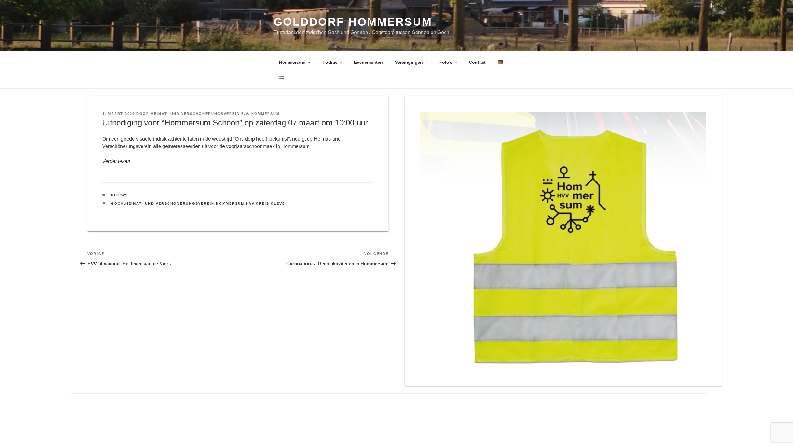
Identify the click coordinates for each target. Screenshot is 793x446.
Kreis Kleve (270, 203)
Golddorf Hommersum (353, 21)
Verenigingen (409, 62)
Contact (477, 62)
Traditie (330, 62)
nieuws (119, 195)
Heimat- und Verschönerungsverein (169, 203)
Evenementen (368, 62)
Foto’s (446, 62)
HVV (250, 203)
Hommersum (292, 62)
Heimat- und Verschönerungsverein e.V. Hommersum (215, 114)
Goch (117, 203)
